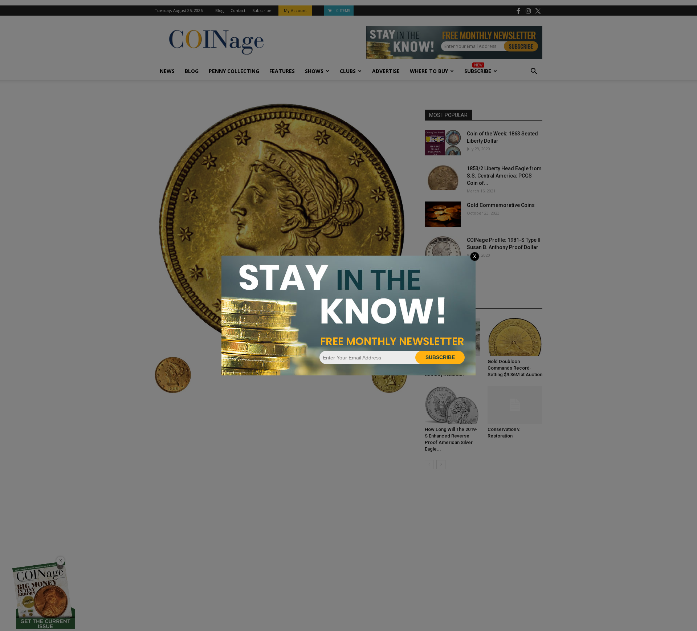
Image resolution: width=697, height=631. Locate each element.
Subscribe (440, 357)
